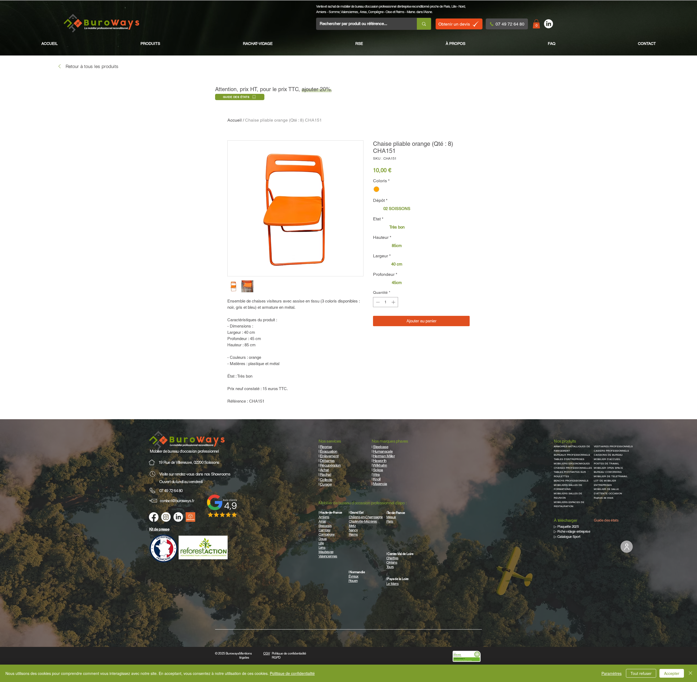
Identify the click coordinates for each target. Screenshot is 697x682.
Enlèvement (329, 456)
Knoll (377, 479)
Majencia (380, 484)
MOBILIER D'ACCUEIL (607, 459)
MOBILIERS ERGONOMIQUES (572, 463)
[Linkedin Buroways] (178, 517)
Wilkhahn (380, 465)
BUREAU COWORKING (608, 472)
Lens (322, 547)
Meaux (391, 517)
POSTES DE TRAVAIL (606, 463)
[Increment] (393, 302)
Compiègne (375, 12)
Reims (400, 12)
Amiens (321, 12)
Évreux (353, 576)
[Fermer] (690, 673)
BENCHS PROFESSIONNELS (571, 480)
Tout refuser (641, 673)
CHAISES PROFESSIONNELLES (573, 468)
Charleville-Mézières (363, 521)
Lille (453, 6)
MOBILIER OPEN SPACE (608, 468)
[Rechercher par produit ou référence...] (424, 24)
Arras (363, 12)
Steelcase (380, 447)
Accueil (234, 120)
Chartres (392, 558)
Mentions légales (245, 655)
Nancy (353, 530)
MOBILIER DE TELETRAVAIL (611, 476)
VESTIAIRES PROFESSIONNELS (613, 446)
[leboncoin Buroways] (190, 517)
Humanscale (383, 451)
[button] (536, 23)
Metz (352, 526)
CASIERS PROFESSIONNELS (611, 450)
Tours (390, 567)
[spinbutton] (385, 302)
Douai (323, 539)
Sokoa (378, 470)
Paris (447, 6)
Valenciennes (349, 12)
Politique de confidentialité (292, 673)
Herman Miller (384, 456)
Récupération (330, 465)
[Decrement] (377, 302)
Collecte (326, 479)
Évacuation (328, 451)
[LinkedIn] (548, 23)
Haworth (379, 460)
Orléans (391, 562)
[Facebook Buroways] (153, 517)
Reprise (326, 447)
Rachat (325, 474)
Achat (324, 470)
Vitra (376, 474)
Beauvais (325, 526)
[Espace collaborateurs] (626, 547)
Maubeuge (326, 552)
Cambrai (324, 530)
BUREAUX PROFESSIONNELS (572, 454)
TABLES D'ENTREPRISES (569, 459)
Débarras (327, 460)
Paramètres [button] (611, 673)
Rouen (353, 581)
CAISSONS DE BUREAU (608, 454)
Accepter (671, 673)
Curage (326, 484)
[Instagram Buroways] (166, 517)
